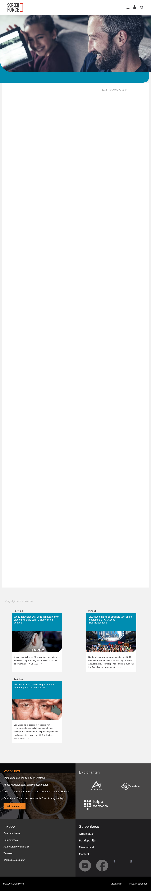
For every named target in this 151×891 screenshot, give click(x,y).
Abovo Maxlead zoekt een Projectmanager (26, 784)
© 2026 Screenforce (13, 883)
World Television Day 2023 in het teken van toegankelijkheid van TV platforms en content (35, 616)
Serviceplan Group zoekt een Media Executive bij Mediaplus (35, 798)
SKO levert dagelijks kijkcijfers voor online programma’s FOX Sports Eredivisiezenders (109, 616)
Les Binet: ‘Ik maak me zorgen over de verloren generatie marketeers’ (36, 684)
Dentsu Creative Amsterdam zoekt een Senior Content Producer (37, 791)
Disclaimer (116, 883)
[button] (112, 90)
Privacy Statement (138, 883)
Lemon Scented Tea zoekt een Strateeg (24, 778)
